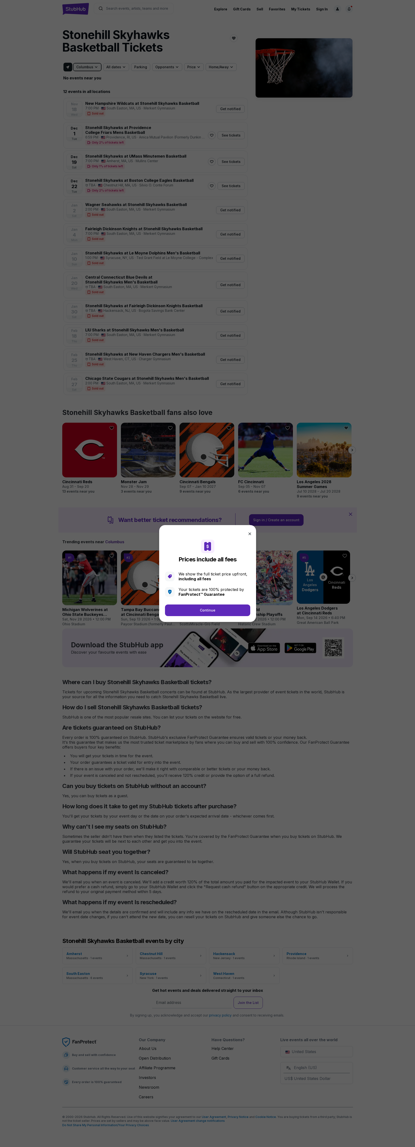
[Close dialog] (250, 534)
